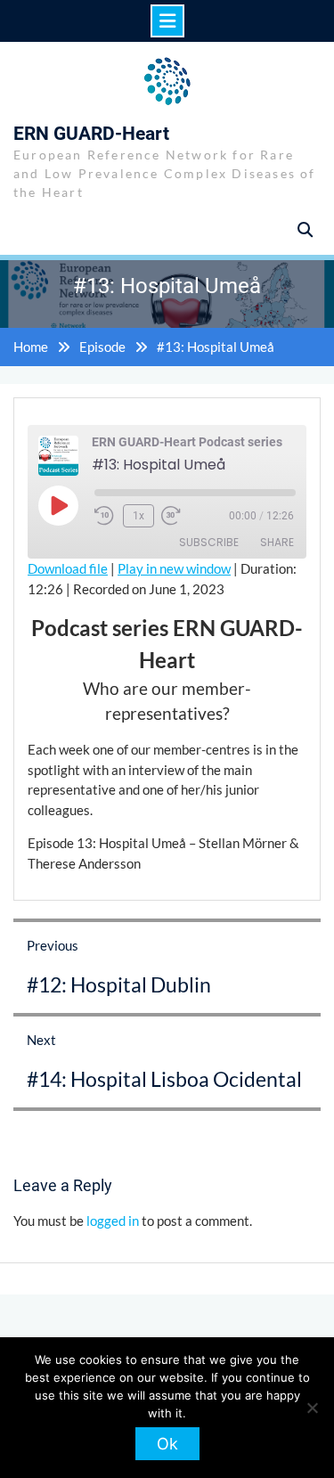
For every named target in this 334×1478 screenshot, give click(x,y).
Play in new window (174, 568)
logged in (112, 1221)
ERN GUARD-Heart (91, 133)
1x (138, 516)
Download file (68, 568)
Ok (167, 1443)
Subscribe (209, 542)
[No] (312, 1408)
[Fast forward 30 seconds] (182, 516)
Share (277, 542)
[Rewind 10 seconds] (105, 516)
